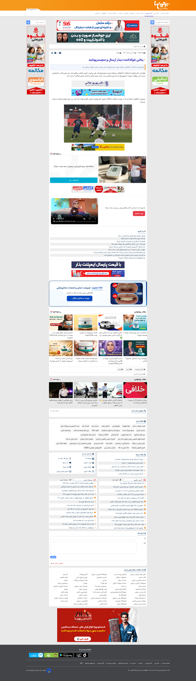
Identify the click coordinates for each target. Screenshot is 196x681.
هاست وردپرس (98, 443)
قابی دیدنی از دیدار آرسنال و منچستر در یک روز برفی (127, 467)
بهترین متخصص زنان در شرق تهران (80, 443)
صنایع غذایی (103, 595)
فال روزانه (66, 467)
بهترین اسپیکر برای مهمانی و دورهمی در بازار (131, 236)
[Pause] (100, 181)
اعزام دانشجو (64, 577)
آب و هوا (66, 463)
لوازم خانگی (64, 592)
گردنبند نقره (85, 426)
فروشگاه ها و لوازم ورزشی (118, 592)
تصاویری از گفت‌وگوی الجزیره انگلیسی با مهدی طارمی (127, 505)
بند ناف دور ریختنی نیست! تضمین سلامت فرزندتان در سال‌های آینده (124, 255)
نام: (145, 538)
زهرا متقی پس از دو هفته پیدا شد (83, 520)
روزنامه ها (88, 458)
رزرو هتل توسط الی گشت (81, 430)
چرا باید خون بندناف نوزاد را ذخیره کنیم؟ (133, 238)
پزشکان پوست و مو (120, 574)
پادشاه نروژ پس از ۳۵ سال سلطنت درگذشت (130, 494)
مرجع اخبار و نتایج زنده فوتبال (111, 430)
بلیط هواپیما (126, 426)
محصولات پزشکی (121, 577)
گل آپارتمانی (114, 435)
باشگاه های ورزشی (120, 589)
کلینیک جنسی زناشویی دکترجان (105, 439)
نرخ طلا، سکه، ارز (63, 458)
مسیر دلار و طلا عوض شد (86, 502)
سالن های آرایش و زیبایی (138, 574)
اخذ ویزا (65, 574)
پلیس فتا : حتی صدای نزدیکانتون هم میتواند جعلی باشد (128, 244)
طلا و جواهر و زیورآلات (80, 580)
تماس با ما (133, 663)
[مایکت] (36, 655)
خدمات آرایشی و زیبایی (139, 580)
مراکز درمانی (142, 586)
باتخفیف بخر (74, 180)
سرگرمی (97, 13)
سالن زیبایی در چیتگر (138, 443)
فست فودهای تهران (101, 589)
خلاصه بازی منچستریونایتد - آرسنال (132, 463)
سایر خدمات (64, 601)
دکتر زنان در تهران (140, 592)
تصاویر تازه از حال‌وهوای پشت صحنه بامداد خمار (128, 528)
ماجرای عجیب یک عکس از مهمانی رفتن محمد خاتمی (77, 516)
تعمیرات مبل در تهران (80, 586)
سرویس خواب (83, 589)
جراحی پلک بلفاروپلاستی (88, 435)
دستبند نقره (95, 426)
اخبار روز (156, 13)
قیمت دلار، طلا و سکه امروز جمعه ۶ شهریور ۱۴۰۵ (129, 524)
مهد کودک (104, 583)
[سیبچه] (81, 655)
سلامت (120, 13)
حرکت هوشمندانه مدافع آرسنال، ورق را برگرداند (129, 470)
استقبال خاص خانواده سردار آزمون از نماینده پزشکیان (77, 487)
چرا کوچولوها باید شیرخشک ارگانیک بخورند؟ (131, 258)
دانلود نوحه (109, 443)
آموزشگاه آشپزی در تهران (99, 574)
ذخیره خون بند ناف (71, 439)
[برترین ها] (161, 5)
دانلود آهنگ (95, 430)
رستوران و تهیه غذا (101, 586)
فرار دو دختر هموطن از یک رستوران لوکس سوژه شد (78, 524)
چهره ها (132, 13)
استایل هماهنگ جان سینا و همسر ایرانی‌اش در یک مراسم (125, 509)
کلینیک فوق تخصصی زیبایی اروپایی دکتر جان (131, 439)
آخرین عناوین (138, 480)
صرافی (66, 580)
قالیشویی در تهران (81, 601)
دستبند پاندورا (141, 430)
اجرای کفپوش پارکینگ (138, 448)
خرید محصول (139, 213)
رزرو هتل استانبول (139, 435)
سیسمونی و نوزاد (63, 583)
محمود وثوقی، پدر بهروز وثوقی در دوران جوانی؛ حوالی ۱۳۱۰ (75, 498)
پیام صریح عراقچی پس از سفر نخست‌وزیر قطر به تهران (126, 502)
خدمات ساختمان (82, 598)
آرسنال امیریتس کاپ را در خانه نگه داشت (130, 474)
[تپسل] (51, 154)
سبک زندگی (140, 13)
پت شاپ (123, 586)
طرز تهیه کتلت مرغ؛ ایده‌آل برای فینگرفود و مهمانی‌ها (78, 490)
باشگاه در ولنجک (103, 435)
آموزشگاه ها (122, 595)
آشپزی (126, 13)
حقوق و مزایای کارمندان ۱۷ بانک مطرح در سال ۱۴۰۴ (78, 483)
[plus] (60, 53)
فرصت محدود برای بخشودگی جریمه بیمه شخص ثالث (127, 521)
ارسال (53, 557)
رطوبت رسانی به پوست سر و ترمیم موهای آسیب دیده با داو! (127, 250)
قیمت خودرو (87, 463)
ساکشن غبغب (105, 426)
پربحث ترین (64, 480)
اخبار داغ (115, 480)
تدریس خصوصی (102, 577)
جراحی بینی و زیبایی (140, 604)
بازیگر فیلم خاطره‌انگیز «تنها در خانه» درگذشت (79, 512)
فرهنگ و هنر (113, 13)
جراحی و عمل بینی (109, 448)
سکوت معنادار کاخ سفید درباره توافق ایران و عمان (129, 517)
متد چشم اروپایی (126, 435)
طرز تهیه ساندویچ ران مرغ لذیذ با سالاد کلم (81, 509)
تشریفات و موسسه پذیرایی (99, 598)
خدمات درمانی (122, 580)
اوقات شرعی (87, 471)
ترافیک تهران (87, 467)
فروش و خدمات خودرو (61, 598)
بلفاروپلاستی (116, 426)
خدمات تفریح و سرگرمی (60, 586)
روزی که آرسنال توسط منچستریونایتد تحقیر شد (129, 459)
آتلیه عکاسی (103, 604)
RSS (81, 663)
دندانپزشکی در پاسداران (122, 443)
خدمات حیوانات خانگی (119, 583)
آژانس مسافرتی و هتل (80, 604)
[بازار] (51, 655)
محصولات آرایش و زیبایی (138, 583)
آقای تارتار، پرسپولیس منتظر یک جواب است (130, 498)
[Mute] (104, 181)
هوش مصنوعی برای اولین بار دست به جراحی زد (129, 491)
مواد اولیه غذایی (66, 430)
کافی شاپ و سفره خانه (100, 592)
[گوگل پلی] (66, 655)
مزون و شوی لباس (81, 577)
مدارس (105, 580)
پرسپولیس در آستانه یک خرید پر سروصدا (81, 527)
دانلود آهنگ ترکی (61, 443)
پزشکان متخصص (140, 589)
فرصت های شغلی (123, 663)
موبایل (66, 589)
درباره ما (140, 663)
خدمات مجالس (102, 601)
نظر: (144, 543)
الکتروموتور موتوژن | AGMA (93, 448)
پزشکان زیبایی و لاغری (139, 601)
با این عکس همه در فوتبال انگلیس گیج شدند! (129, 513)
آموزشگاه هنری (121, 604)
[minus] (55, 53)
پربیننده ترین (88, 480)
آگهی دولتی (100, 663)
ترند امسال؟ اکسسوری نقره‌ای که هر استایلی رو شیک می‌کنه (127, 247)
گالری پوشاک (83, 574)
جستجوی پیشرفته (90, 663)
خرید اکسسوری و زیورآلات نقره (70, 426)
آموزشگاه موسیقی (120, 601)
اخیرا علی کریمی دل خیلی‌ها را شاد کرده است (80, 505)
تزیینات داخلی (83, 595)
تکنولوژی (104, 13)
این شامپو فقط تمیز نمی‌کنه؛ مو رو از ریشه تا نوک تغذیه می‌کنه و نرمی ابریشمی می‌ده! (119, 252)
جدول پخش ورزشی (62, 471)
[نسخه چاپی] (52, 53)
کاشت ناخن (142, 577)
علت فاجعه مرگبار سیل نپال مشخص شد (132, 483)
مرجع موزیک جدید (128, 430)
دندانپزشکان (142, 595)
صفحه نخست (165, 13)
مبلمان (85, 583)
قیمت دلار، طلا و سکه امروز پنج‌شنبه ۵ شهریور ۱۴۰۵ (78, 494)
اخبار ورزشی (149, 13)
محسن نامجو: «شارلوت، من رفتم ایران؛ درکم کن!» (128, 487)
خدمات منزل (64, 595)
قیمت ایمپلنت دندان (139, 426)
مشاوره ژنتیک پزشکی (86, 439)
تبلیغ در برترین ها (111, 663)
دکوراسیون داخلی (82, 592)
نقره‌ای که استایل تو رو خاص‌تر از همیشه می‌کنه (131, 241)
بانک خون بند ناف (123, 448)
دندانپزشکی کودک (140, 598)
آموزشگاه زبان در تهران (119, 598)
